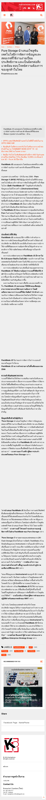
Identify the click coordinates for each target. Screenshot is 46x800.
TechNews (9, 47)
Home (2, 47)
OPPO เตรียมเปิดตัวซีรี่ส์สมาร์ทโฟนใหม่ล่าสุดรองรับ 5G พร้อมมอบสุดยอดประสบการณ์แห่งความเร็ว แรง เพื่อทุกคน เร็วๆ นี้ (21, 698)
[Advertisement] (23, 101)
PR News (17, 47)
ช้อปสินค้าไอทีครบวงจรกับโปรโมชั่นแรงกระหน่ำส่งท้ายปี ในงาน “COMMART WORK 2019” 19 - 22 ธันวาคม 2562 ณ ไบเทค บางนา (22, 149)
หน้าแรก (5, 766)
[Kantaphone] (11, 15)
